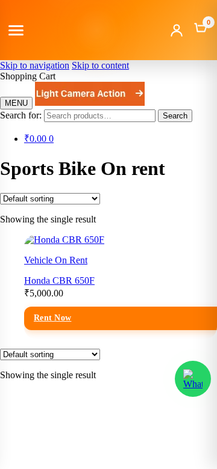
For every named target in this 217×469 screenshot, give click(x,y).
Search (175, 115)
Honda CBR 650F (59, 280)
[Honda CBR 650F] (64, 239)
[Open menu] (16, 30)
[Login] (176, 30)
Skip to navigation (34, 65)
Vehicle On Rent (55, 260)
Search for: (21, 115)
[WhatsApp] (193, 379)
